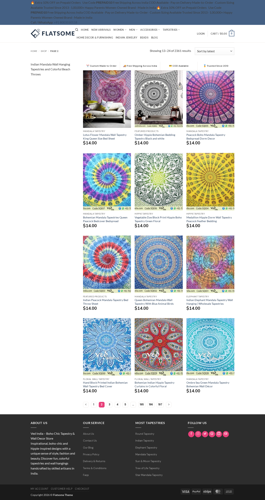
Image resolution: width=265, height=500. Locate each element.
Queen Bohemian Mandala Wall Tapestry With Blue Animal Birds (154, 301)
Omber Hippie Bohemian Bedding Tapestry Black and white (155, 136)
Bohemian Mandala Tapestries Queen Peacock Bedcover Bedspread (105, 219)
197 (160, 404)
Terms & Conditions (95, 468)
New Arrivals (101, 29)
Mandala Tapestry (146, 454)
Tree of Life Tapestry (147, 468)
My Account (39, 488)
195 (142, 404)
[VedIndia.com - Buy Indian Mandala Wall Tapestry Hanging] (50, 33)
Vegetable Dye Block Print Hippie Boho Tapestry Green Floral (158, 219)
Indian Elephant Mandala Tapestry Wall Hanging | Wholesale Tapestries (209, 301)
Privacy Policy (91, 454)
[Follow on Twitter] (205, 434)
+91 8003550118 (65, 22)
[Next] (168, 405)
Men (132, 29)
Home (85, 29)
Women (118, 29)
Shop (44, 51)
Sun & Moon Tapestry (148, 461)
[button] (201, 34)
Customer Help (62, 488)
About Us (88, 433)
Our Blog (88, 447)
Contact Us (90, 440)
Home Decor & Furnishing (95, 37)
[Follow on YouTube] (226, 434)
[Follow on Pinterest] (212, 434)
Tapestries (170, 29)
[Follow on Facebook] (191, 434)
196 (151, 404)
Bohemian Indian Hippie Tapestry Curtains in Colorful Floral (154, 384)
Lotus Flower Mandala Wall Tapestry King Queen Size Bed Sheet (104, 136)
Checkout (82, 488)
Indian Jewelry (127, 37)
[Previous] (86, 405)
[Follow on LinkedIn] (219, 434)
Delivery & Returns (94, 461)
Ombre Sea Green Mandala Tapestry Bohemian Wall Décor (207, 384)
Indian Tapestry (144, 440)
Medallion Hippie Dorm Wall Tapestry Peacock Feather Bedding (209, 219)
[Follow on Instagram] (198, 434)
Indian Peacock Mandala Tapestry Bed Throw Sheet (105, 301)
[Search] (76, 29)
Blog (154, 37)
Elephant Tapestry (146, 447)
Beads (144, 37)
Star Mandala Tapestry (149, 475)
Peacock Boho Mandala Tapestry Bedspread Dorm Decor (205, 136)
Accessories (148, 29)
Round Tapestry (144, 433)
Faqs (86, 475)
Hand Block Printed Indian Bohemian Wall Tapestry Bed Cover (105, 384)
